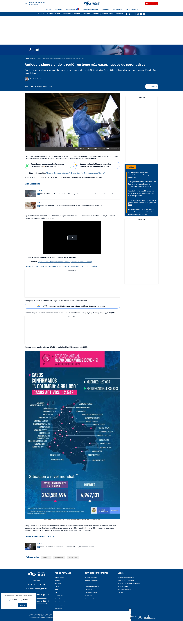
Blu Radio (57, 580)
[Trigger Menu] (26, 3)
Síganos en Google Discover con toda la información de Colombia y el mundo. (95, 165)
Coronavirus (59, 557)
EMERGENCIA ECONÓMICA (91, 14)
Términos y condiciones (124, 589)
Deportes (25, 599)
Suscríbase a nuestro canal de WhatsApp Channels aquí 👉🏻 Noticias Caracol (47, 165)
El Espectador (58, 595)
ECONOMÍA (105, 9)
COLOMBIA (58, 9)
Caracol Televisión (60, 577)
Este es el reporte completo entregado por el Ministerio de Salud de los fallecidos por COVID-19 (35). (61, 266)
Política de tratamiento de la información (129, 583)
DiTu (56, 592)
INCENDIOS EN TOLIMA (54, 14)
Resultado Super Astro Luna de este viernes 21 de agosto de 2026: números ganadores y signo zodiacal (142, 211)
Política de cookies (123, 586)
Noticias (14, 599)
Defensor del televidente (91, 580)
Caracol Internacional (61, 602)
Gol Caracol (58, 583)
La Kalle (57, 586)
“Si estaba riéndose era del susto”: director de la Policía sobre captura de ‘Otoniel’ (75, 173)
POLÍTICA (48, 9)
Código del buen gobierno (92, 586)
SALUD (39, 58)
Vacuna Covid (73, 557)
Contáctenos (88, 589)
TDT (86, 583)
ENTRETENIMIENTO (132, 9)
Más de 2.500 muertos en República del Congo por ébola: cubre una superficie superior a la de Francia (77, 194)
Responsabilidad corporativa (126, 580)
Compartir (151, 86)
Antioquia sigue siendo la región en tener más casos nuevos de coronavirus (63, 58)
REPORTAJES (117, 9)
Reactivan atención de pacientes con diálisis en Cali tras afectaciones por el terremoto (71, 205)
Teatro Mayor (58, 599)
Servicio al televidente (91, 577)
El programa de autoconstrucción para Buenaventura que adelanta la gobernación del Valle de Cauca (142, 184)
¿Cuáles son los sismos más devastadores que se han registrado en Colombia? (142, 174)
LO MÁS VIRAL (119, 14)
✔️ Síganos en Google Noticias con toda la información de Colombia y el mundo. (74, 306)
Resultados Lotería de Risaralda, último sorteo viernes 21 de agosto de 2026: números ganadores (142, 193)
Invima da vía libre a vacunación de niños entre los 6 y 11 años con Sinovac (67, 547)
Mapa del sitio (88, 595)
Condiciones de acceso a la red (126, 577)
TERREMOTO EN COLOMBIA (72, 14)
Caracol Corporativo (60, 605)
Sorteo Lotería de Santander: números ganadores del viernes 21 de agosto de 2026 (142, 202)
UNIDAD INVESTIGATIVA (90, 9)
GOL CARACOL (71, 9)
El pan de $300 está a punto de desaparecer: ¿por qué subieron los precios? (65, 262)
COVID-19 (46, 557)
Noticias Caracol (30, 58)
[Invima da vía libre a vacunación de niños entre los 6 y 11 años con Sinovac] (30, 546)
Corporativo (121, 592)
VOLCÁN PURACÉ (107, 14)
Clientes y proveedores (91, 592)
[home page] (91, 3)
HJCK (56, 589)
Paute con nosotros (90, 599)
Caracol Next (58, 608)
